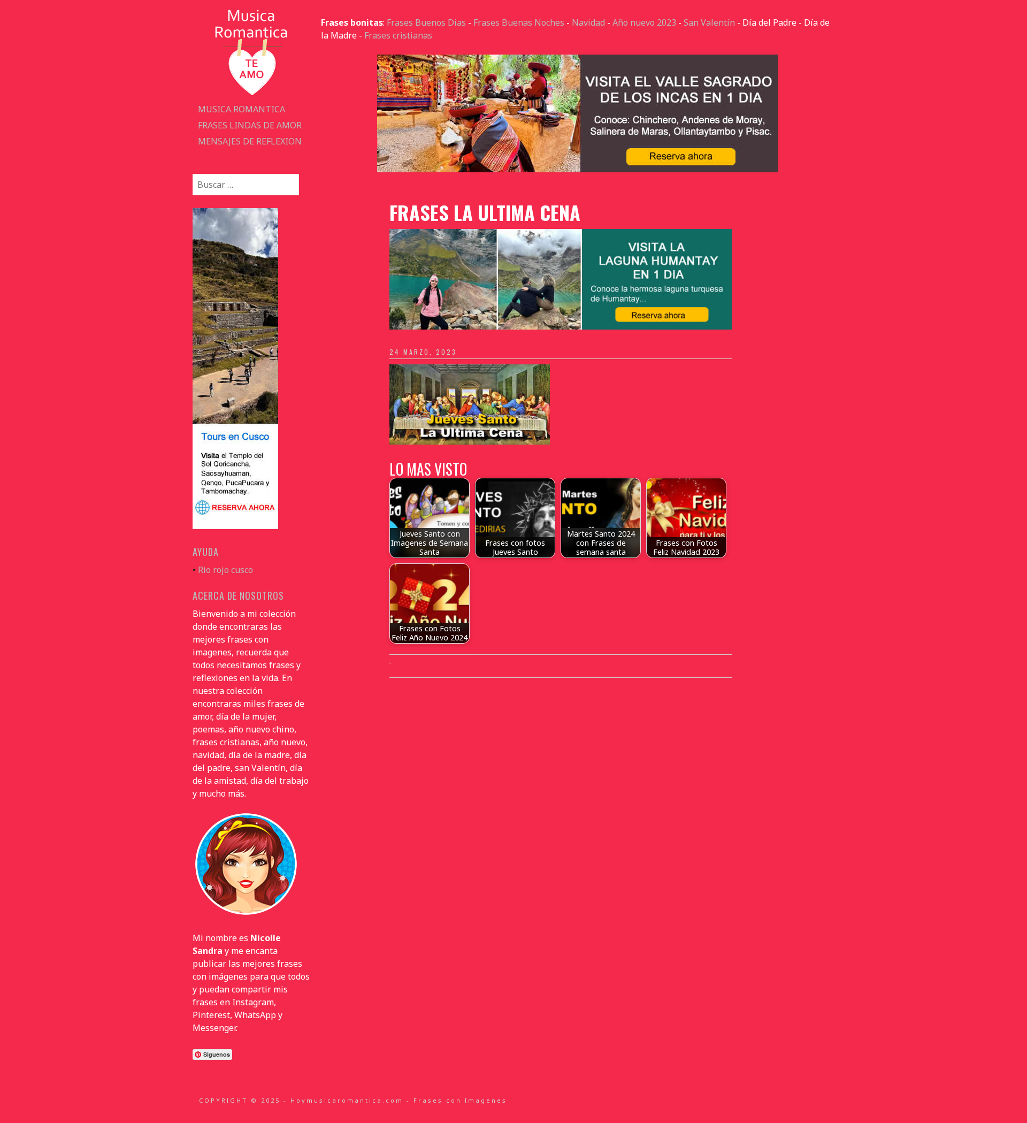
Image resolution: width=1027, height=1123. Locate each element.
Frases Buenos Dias (426, 22)
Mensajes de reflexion (250, 141)
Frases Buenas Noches (518, 22)
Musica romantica (241, 109)
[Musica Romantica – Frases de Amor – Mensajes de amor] (251, 95)
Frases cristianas (398, 35)
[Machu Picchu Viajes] (577, 169)
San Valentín (709, 22)
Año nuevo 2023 (644, 22)
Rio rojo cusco (225, 570)
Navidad (588, 22)
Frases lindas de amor (250, 125)
